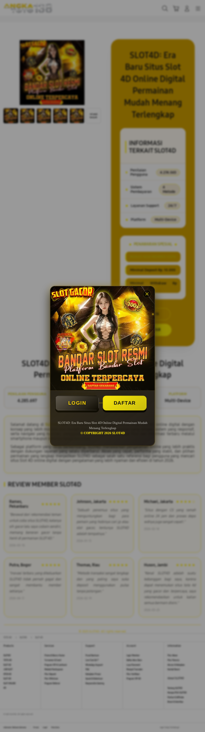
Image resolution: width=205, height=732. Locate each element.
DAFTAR (125, 403)
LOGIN (77, 403)
